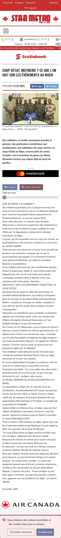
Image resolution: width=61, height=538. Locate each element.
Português (30, 8)
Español (30, 2)
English (19, 2)
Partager (38, 86)
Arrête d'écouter (32, 187)
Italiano (53, 2)
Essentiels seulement (21, 532)
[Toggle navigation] (6, 31)
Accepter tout (45, 532)
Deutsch (8, 2)
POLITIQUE (7, 85)
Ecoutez (11, 187)
